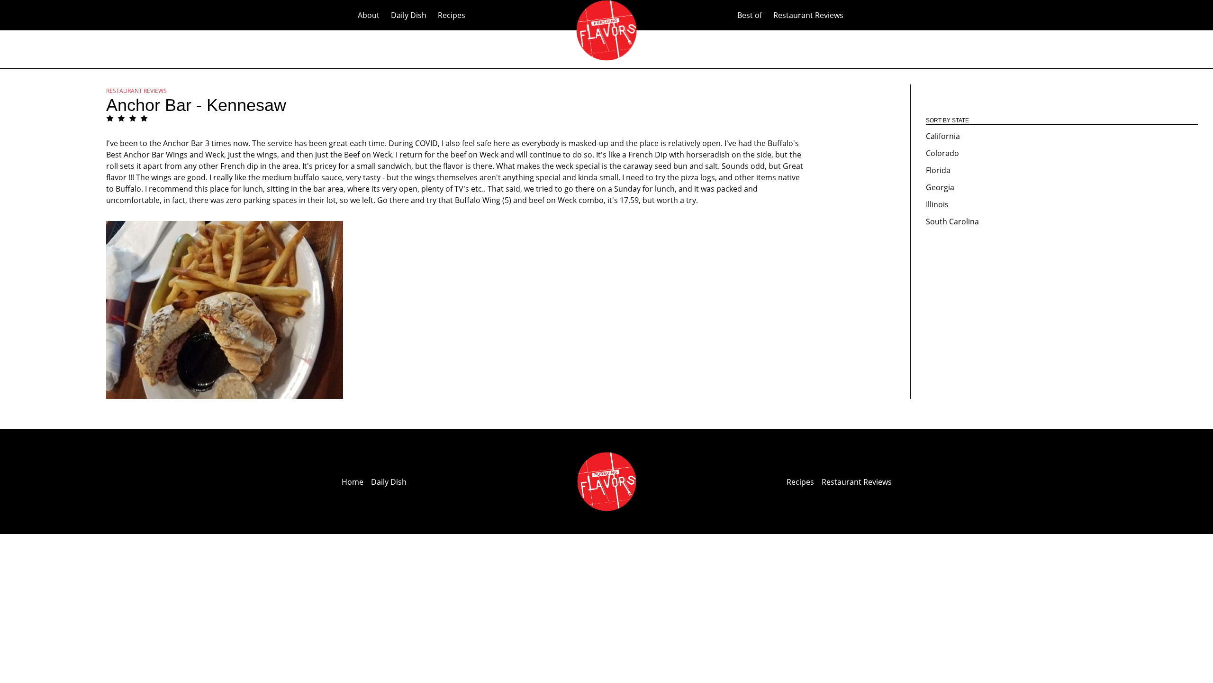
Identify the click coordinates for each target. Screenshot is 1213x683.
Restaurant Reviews (808, 15)
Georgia (940, 187)
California (943, 136)
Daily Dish (408, 15)
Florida (938, 170)
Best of (749, 15)
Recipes (451, 15)
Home (352, 482)
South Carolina (952, 221)
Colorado (942, 153)
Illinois (937, 204)
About (369, 15)
